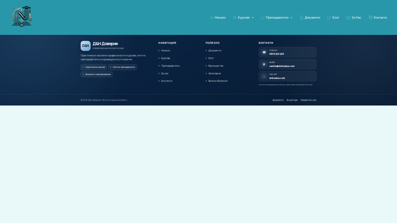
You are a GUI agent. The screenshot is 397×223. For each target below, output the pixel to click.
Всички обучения (218, 81)
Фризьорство (215, 66)
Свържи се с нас (308, 99)
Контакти (166, 81)
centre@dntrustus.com (282, 66)
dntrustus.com (277, 77)
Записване (214, 73)
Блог (211, 58)
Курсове (165, 58)
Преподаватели (170, 66)
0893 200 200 (276, 53)
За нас (165, 73)
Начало (165, 50)
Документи (214, 50)
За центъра (292, 99)
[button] (252, 17)
